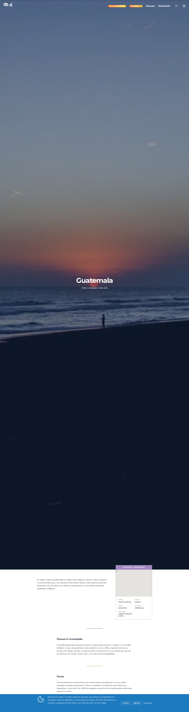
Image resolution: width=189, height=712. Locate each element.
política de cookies (88, 700)
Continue (126, 703)
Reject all (137, 703)
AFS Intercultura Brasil (8, 6)
